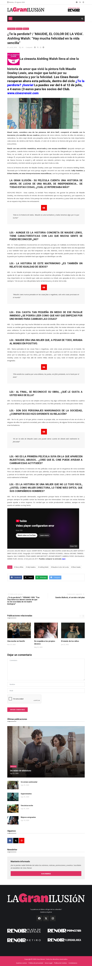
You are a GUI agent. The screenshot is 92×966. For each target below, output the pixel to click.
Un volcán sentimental (29, 782)
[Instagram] (21, 841)
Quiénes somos (21, 963)
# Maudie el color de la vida (60, 567)
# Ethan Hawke (76, 567)
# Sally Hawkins (31, 567)
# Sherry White (18, 567)
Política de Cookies (60, 963)
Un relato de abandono (20, 770)
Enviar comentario (17, 710)
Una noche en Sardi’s (16, 641)
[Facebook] (10, 841)
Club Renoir (11, 29)
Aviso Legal (48, 963)
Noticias (25, 29)
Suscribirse (46, 874)
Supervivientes (26, 794)
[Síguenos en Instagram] (83, 2)
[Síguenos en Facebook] (76, 2)
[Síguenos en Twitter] (80, 2)
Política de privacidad (36, 963)
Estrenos (19, 29)
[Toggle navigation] (10, 18)
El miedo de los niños (70, 641)
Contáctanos (73, 963)
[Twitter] (16, 841)
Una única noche (27, 805)
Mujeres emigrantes (28, 817)
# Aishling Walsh (43, 567)
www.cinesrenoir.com (23, 93)
